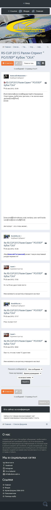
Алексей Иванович (18, 75)
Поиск (38, 63)
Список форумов (20, 424)
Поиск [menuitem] (48, 47)
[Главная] (25, 31)
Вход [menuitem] (28, 3)
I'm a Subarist (10, 471)
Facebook (9, 465)
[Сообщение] (4, 88)
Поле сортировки (16, 373)
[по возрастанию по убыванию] (25, 377)
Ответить (9, 63)
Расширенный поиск (43, 63)
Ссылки (13, 11)
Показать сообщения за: (17, 369)
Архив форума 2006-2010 (14, 490)
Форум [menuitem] (26, 11)
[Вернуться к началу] (45, 504)
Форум (7, 487)
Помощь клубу (10, 496)
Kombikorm (15, 236)
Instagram (9, 468)
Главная (39, 11)
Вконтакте (10, 462)
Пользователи (10, 493)
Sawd (12, 266)
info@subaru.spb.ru (13, 474)
